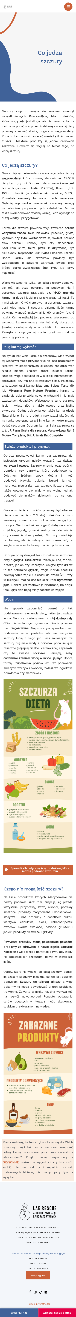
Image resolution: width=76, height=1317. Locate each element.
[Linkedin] (46, 1292)
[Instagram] (35, 1292)
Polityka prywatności (38, 1303)
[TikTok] (40, 1292)
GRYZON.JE (11, 1162)
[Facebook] (30, 1292)
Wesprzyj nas (38, 1275)
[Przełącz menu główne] (68, 6)
